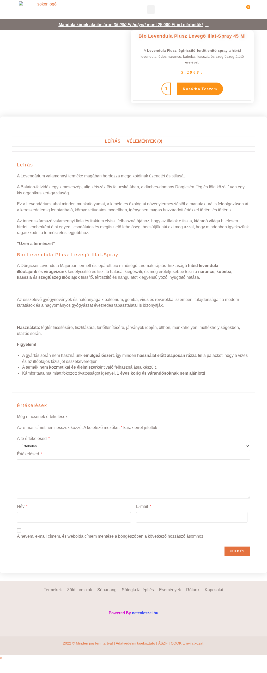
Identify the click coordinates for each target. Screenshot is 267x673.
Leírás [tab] (112, 141)
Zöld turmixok (79, 590)
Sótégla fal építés (138, 590)
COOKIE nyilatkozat (187, 643)
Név (22, 506)
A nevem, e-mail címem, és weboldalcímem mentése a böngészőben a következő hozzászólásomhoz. (110, 536)
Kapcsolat (214, 590)
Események (170, 590)
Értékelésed (29, 454)
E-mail (143, 506)
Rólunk (192, 590)
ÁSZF (163, 643)
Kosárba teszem (200, 89)
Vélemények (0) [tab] (144, 141)
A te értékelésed (33, 439)
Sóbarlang (107, 590)
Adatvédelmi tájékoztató (135, 643)
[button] (151, 9)
